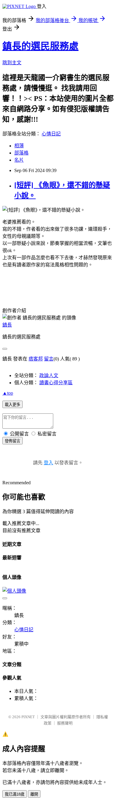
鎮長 (7, 324)
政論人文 (48, 375)
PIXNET (28, 717)
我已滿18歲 (14, 794)
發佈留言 (12, 441)
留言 (49, 358)
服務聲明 (65, 723)
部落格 (21, 152)
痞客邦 (36, 358)
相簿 (19, 145)
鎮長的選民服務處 (40, 46)
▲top (7, 393)
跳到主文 (11, 62)
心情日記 (51, 133)
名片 (19, 160)
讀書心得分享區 (56, 382)
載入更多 (12, 404)
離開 (34, 794)
